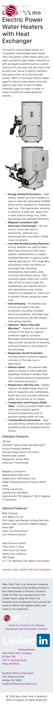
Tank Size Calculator (39, 569)
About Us (14, 625)
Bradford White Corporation (17, 673)
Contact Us (27, 625)
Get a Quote (20, 569)
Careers (43, 628)
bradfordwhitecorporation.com (19, 683)
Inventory (7, 569)
